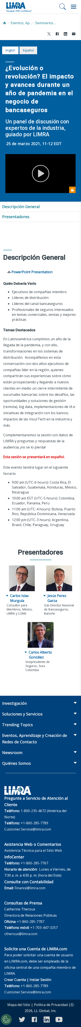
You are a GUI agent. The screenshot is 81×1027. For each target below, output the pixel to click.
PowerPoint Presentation (31, 272)
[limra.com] (18, 6)
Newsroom (12, 752)
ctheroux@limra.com (20, 933)
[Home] (4, 23)
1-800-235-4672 (33, 810)
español (28, 50)
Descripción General (21, 206)
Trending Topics (17, 724)
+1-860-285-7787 (30, 921)
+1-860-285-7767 (34, 863)
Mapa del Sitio (18, 1004)
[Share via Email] (74, 34)
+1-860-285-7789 (34, 823)
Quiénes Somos (16, 763)
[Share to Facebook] (57, 34)
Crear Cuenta (15, 979)
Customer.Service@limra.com (27, 829)
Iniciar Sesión (40, 979)
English (10, 50)
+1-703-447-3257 (44, 927)
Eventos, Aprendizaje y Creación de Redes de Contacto (21, 23)
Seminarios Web (46, 23)
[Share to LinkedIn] (65, 34)
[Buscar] (62, 6)
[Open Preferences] (6, 1019)
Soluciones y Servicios (22, 714)
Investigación (14, 703)
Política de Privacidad (51, 1004)
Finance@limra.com (29, 888)
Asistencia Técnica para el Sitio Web (33, 850)
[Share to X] (49, 34)
